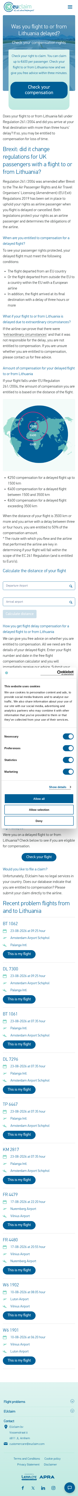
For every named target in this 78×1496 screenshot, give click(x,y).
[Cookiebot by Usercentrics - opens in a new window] (57, 672)
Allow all (39, 798)
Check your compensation (39, 90)
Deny (39, 820)
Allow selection (39, 809)
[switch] (68, 748)
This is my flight (19, 954)
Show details (57, 787)
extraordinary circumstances (25, 335)
